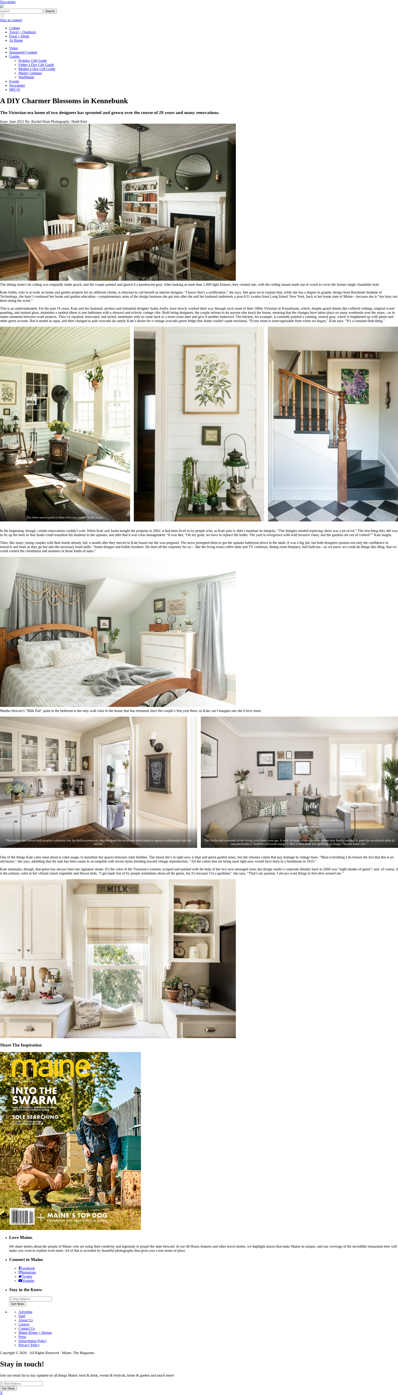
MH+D (14, 89)
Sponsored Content (23, 52)
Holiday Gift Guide (32, 61)
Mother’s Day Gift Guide (36, 69)
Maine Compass (30, 73)
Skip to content (11, 20)
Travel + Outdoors (22, 32)
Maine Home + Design (35, 1333)
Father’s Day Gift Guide (36, 65)
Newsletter (8, 2)
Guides (14, 56)
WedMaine (26, 77)
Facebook (27, 1268)
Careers (23, 1324)
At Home (16, 40)
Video (13, 48)
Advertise (25, 1312)
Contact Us (26, 1328)
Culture (14, 28)
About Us (25, 1320)
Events (14, 81)
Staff (21, 1316)
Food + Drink (19, 36)
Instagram (29, 1272)
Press (22, 1337)
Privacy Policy (29, 1345)
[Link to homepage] (2, 7)
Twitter (27, 1276)
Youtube (28, 1281)
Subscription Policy (32, 1341)
